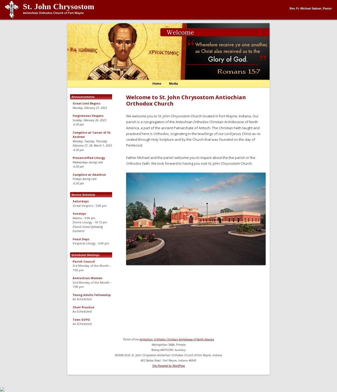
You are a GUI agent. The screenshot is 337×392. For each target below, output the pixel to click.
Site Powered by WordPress (168, 366)
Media (173, 84)
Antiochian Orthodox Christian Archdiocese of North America (177, 339)
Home (156, 84)
